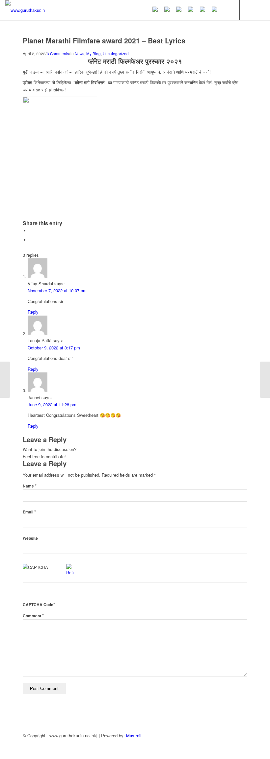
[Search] (225, 10)
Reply (33, 312)
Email (29, 512)
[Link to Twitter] (250, 10)
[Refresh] (69, 572)
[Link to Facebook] (260, 10)
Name (30, 486)
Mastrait (134, 735)
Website (30, 538)
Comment (33, 616)
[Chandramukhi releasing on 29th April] (5, 380)
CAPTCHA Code (38, 604)
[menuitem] (155, 10)
